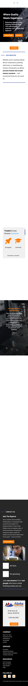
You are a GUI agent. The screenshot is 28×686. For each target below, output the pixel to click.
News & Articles (7, 664)
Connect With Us (8, 542)
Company (7, 632)
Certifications (6, 638)
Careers (5, 642)
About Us (18, 35)
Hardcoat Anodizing (8, 651)
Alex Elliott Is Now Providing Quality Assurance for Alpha (12, 469)
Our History (14, 48)
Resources (7, 659)
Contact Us (14, 624)
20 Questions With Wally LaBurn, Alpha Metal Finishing (11, 391)
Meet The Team (7, 635)
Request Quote (9, 35)
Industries (15, 233)
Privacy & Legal (19, 681)
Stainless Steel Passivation (10, 653)
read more (13, 413)
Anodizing (5, 649)
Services (6, 646)
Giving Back (6, 640)
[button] (10, 255)
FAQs (4, 667)
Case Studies (6, 666)
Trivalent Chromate (8, 655)
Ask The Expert (7, 662)
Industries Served (7, 637)
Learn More (14, 116)
